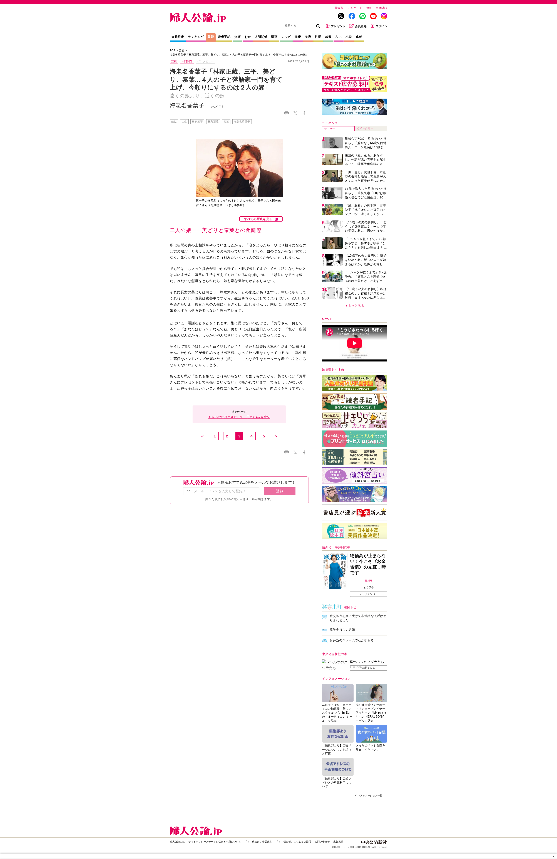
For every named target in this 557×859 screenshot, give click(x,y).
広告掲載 (338, 841)
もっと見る (356, 305)
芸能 (211, 37)
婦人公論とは (177, 841)
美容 (308, 37)
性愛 (318, 37)
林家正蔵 (213, 121)
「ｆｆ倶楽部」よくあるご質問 (293, 841)
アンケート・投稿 (359, 8)
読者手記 (224, 37)
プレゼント (338, 26)
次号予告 (369, 587)
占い (339, 37)
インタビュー (205, 61)
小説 (349, 37)
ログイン (381, 26)
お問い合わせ (322, 841)
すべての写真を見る (258, 219)
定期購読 (381, 8)
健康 (298, 37)
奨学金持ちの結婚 (342, 629)
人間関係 (261, 37)
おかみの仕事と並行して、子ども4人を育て (239, 417)
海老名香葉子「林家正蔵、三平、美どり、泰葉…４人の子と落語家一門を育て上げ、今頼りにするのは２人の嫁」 (239, 54)
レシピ (286, 37)
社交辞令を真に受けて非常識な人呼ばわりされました (358, 618)
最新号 (338, 8)
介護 (237, 37)
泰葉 (226, 121)
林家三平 (197, 121)
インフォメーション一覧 (369, 795)
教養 (328, 37)
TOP (172, 50)
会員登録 (361, 26)
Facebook (304, 113)
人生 (184, 121)
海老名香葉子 (242, 121)
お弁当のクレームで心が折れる (352, 640)
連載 (359, 37)
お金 (248, 37)
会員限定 (177, 37)
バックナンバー (368, 594)
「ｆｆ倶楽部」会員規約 (258, 841)
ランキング (196, 37)
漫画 (274, 37)
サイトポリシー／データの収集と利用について (214, 841)
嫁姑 (174, 121)
